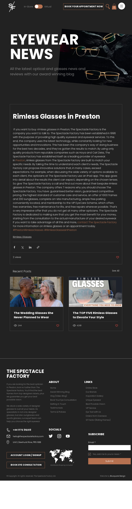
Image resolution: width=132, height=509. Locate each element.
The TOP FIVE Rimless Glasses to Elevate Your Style (95, 315)
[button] (121, 6)
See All (115, 270)
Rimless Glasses (22, 236)
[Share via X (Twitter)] (22, 247)
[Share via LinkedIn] (30, 247)
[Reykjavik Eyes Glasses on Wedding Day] (36, 292)
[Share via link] (38, 247)
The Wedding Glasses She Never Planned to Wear (33, 315)
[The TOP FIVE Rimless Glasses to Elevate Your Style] (95, 292)
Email (91, 442)
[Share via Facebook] (14, 247)
